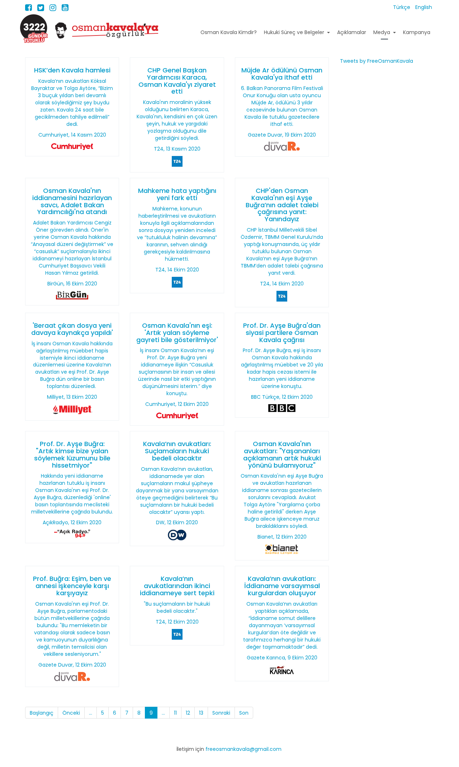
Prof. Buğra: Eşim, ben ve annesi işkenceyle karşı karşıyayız (72, 585)
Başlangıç (41, 712)
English (423, 7)
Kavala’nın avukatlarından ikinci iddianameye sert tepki (177, 585)
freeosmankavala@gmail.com (243, 749)
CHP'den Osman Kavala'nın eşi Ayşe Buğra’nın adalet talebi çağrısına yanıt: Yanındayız (282, 204)
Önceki (71, 712)
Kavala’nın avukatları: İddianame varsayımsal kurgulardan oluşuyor (282, 585)
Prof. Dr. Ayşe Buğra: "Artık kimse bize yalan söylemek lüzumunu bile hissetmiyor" (72, 454)
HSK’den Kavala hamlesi (72, 70)
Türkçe (402, 7)
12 (188, 712)
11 (175, 712)
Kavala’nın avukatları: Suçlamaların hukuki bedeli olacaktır (177, 451)
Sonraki (221, 712)
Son (244, 712)
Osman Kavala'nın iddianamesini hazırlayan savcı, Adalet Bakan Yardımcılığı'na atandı (72, 201)
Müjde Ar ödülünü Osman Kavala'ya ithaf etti (281, 74)
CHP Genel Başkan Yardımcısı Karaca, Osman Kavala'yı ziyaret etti (177, 81)
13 (201, 712)
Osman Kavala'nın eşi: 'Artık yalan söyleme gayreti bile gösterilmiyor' (177, 332)
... (90, 712)
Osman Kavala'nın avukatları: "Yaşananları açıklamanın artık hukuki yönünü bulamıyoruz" (282, 454)
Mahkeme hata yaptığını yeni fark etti (177, 194)
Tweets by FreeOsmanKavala (376, 61)
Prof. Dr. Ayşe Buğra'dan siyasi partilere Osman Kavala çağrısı (282, 332)
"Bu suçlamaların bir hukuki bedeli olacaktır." (177, 607)
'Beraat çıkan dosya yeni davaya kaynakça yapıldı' (72, 329)
